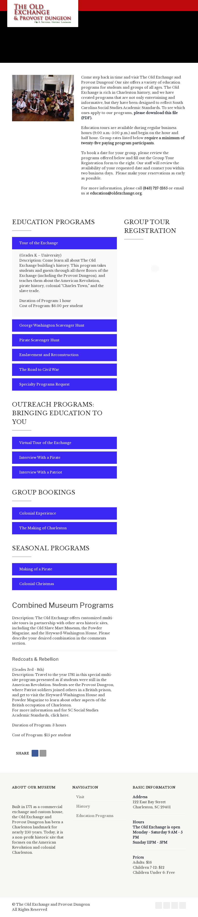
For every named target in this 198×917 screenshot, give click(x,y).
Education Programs (94, 816)
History (83, 806)
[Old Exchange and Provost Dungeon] (43, 13)
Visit (80, 797)
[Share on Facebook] (35, 753)
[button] (64, 243)
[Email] (43, 753)
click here (59, 715)
